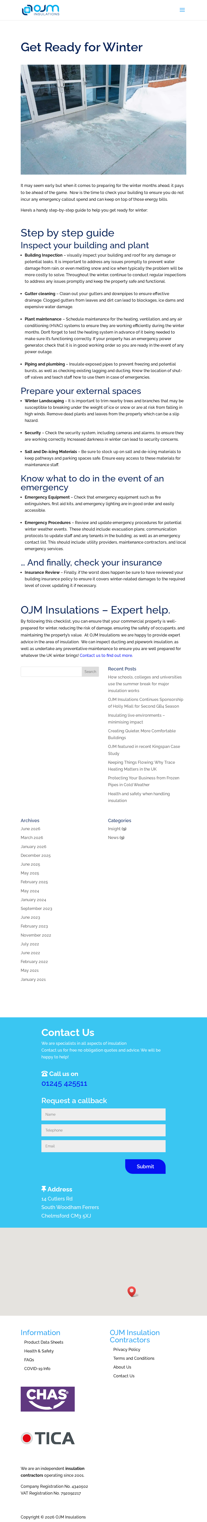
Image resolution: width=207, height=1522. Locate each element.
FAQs (29, 1359)
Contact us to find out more (106, 655)
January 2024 (33, 899)
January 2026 (33, 846)
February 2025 (34, 881)
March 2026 (32, 837)
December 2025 (36, 855)
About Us (122, 1367)
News (113, 837)
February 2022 (34, 961)
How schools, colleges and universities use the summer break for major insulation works (145, 684)
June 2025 (30, 864)
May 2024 (30, 891)
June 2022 (30, 952)
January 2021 (33, 979)
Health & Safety (39, 1351)
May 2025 (30, 873)
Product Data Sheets (43, 1342)
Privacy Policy (126, 1349)
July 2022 (30, 944)
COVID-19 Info (37, 1368)
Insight (114, 828)
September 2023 (36, 908)
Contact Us (124, 1376)
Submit (145, 1167)
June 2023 (30, 917)
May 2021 (30, 970)
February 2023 (34, 926)
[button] (133, 1291)
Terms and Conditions (133, 1358)
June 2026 (30, 828)
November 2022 (36, 935)
